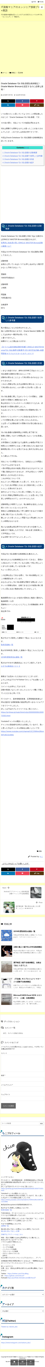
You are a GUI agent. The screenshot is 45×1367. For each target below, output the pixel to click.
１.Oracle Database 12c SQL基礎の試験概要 (19, 153)
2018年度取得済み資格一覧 (11, 657)
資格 (21, 73)
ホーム (5, 73)
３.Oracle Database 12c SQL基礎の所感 (18, 159)
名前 (3, 1075)
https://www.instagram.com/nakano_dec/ (16, 1343)
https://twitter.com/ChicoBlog (18, 1273)
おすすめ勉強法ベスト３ (10, 666)
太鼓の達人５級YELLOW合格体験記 (27, 947)
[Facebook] (22, 101)
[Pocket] (22, 105)
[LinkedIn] (8, 105)
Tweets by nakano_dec (9, 1327)
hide (26, 148)
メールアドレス (7, 1085)
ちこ (41, 856)
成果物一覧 (5, 1226)
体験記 (13, 73)
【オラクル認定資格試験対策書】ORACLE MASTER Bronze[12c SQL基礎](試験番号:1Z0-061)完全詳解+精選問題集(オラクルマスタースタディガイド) (22, 350)
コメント (4, 1053)
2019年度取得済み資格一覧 (24, 931)
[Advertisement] (22, 45)
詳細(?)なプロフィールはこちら (12, 1234)
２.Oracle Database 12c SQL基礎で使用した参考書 (22, 156)
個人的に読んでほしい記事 (10, 1231)
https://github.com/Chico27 (14, 1276)
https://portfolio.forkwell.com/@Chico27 (21, 1278)
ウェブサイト (5, 1094)
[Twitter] (8, 101)
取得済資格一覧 (7, 645)
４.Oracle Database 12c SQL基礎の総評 (18, 163)
